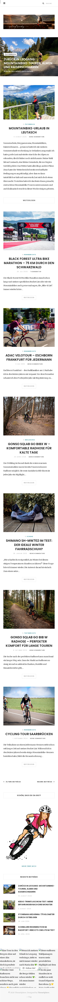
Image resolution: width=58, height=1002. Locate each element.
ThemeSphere (43, 993)
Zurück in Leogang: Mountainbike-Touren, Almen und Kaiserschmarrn (28, 63)
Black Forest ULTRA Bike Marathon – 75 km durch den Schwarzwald (29, 263)
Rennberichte (30, 255)
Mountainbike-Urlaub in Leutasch (29, 130)
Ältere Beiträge (13, 782)
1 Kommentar (35, 272)
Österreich (10, 54)
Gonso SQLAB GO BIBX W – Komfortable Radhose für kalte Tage (29, 448)
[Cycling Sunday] (29, 22)
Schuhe (30, 536)
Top (29, 997)
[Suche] (43, 3)
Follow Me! (30, 968)
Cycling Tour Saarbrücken (29, 734)
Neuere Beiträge (44, 782)
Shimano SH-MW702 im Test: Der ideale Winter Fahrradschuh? (29, 544)
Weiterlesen (29, 200)
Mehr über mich (29, 866)
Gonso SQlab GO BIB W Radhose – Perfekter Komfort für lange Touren (29, 641)
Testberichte (30, 633)
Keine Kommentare (36, 137)
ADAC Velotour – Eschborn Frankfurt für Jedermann (29, 357)
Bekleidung (30, 440)
